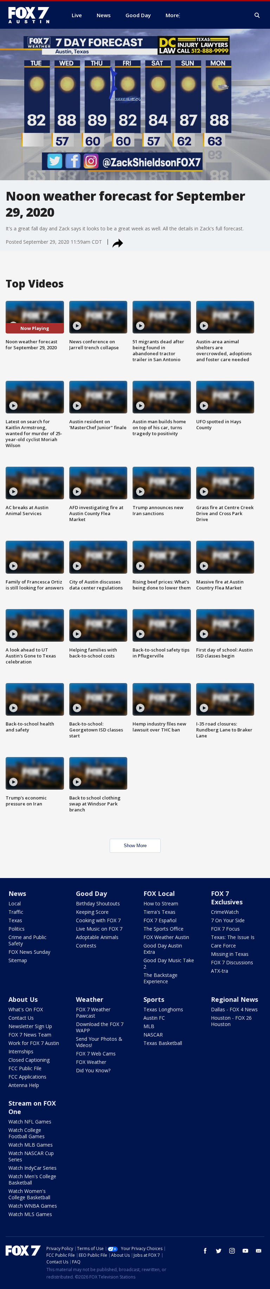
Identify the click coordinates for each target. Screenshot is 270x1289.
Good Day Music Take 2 (168, 963)
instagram (232, 1250)
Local (14, 903)
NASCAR (153, 1034)
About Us (23, 999)
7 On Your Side (228, 920)
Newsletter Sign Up (30, 1026)
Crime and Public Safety (27, 940)
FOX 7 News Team (29, 1034)
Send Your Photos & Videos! (99, 1041)
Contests (86, 945)
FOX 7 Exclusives (227, 897)
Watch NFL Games (29, 1121)
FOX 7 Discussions (232, 962)
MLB (148, 1026)
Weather (89, 999)
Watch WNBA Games (32, 1205)
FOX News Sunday (29, 952)
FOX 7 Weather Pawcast (93, 1012)
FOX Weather (91, 1062)
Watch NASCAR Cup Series (31, 1156)
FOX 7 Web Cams (96, 1053)
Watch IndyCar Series (32, 1168)
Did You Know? (93, 1070)
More (172, 15)
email (258, 1250)
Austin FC (154, 1017)
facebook (205, 1250)
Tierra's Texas (159, 912)
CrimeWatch (225, 912)
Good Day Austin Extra (162, 948)
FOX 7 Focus (225, 928)
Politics (16, 928)
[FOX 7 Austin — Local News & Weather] (31, 15)
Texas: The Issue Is (233, 937)
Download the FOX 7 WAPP (99, 1027)
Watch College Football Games (26, 1133)
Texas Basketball (162, 1043)
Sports (153, 999)
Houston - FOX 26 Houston (231, 1020)
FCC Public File (24, 1068)
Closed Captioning (29, 1060)
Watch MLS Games (30, 1214)
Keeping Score (92, 912)
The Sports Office (163, 928)
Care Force (223, 945)
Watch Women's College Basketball (29, 1194)
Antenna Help (23, 1085)
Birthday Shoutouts (98, 903)
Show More (135, 845)
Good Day (91, 893)
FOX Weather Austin (166, 937)
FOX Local (159, 893)
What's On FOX (25, 1009)
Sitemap (17, 960)
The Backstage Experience (160, 978)
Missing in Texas (230, 954)
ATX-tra (219, 970)
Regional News (234, 999)
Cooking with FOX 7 (98, 920)
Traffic (15, 912)
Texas (15, 920)
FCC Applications (27, 1076)
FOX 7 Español (159, 920)
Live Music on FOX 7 (99, 928)
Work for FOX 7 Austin (33, 1043)
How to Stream (160, 903)
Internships (20, 1051)
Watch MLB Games (30, 1144)
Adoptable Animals (97, 937)
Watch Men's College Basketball (32, 1179)
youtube (245, 1250)
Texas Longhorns (163, 1009)
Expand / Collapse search (257, 15)
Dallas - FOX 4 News (234, 1009)
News (17, 893)
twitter (218, 1250)
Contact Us (21, 1017)
